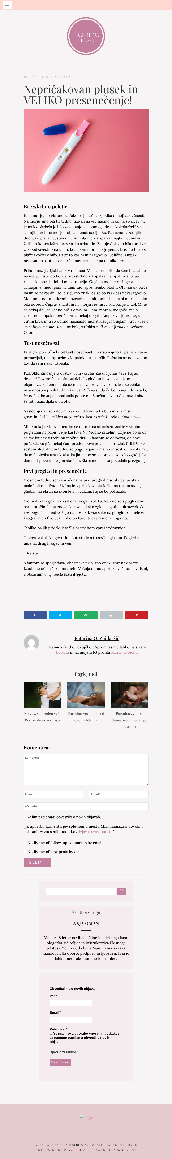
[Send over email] (85, 615)
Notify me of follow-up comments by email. (65, 842)
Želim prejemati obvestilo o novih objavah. (63, 817)
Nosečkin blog (36, 77)
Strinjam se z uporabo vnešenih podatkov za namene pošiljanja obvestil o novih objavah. (85, 1038)
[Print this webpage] (111, 615)
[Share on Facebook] (35, 615)
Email (55, 1012)
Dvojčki (62, 652)
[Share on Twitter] (60, 615)
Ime (53, 996)
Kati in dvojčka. (124, 652)
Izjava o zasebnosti (95, 831)
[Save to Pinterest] (136, 615)
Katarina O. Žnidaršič (96, 638)
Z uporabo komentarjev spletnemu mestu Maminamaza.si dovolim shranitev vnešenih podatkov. (84, 829)
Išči (122, 891)
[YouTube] (94, 1133)
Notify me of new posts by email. (56, 851)
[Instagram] (86, 1133)
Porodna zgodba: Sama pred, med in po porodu (129, 720)
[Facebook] (78, 1133)
